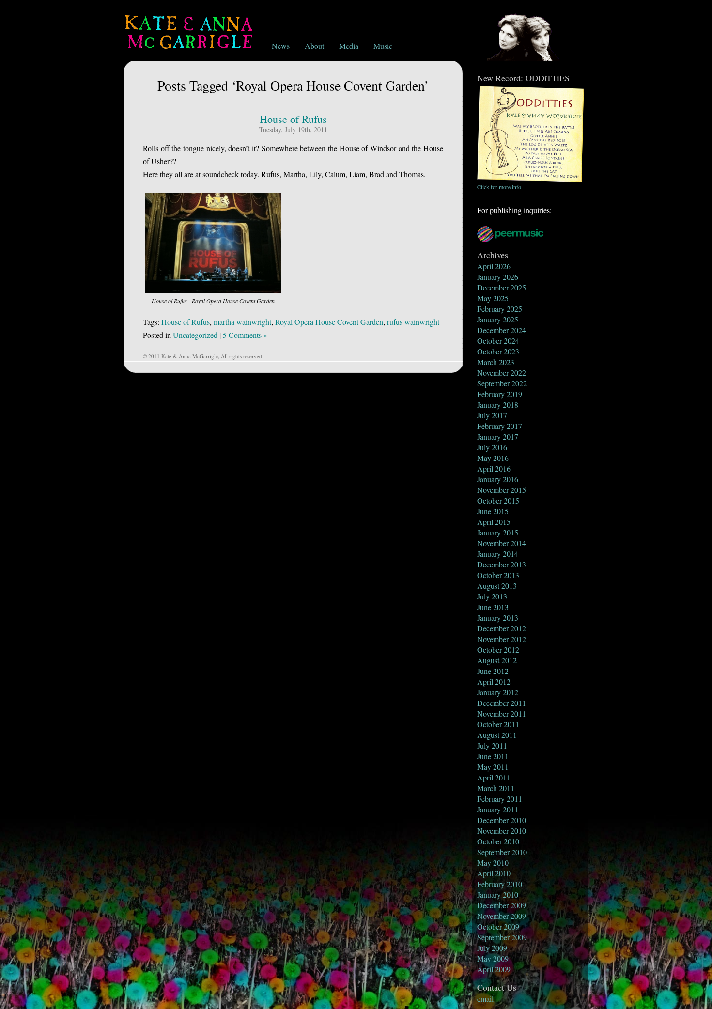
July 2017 (492, 415)
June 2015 (493, 511)
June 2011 (493, 756)
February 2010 (499, 884)
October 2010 (498, 841)
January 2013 (497, 617)
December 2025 (501, 287)
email (485, 999)
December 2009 (501, 905)
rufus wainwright (413, 322)
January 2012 (497, 692)
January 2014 (497, 554)
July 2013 (492, 596)
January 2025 (497, 319)
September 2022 (502, 383)
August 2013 (497, 586)
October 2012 (498, 649)
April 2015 (494, 522)
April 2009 (494, 969)
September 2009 (502, 937)
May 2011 (493, 767)
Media (348, 46)
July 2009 (492, 948)
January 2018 (497, 404)
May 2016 (493, 458)
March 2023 (495, 362)
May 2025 (493, 298)
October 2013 (498, 575)
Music (382, 46)
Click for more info (499, 187)
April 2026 (494, 266)
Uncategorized (195, 335)
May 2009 (493, 958)
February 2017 (499, 426)
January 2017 (497, 436)
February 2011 (499, 799)
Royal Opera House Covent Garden (329, 322)
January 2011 (497, 809)
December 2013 (501, 564)
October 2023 (498, 351)
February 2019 (499, 394)
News (281, 46)
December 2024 (501, 330)
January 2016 (497, 479)
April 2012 (494, 681)
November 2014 (501, 543)
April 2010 (494, 873)
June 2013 (493, 607)
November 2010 (501, 831)
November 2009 (501, 916)
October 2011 (498, 724)
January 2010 (497, 894)
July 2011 (492, 745)
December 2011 (501, 703)
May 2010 (493, 862)
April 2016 (494, 468)
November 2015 (501, 490)
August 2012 (497, 660)
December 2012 (501, 628)
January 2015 (497, 532)
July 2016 (492, 447)
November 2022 (501, 372)
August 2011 (497, 735)
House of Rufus (293, 119)
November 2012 (501, 639)
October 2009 (498, 926)
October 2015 (498, 500)
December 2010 (501, 820)
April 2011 (494, 777)
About (314, 46)
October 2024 (498, 341)
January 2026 (497, 277)
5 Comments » (245, 335)
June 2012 (493, 671)
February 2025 (499, 309)
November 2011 (501, 713)
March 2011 (495, 788)
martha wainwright (242, 322)
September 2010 (502, 852)
